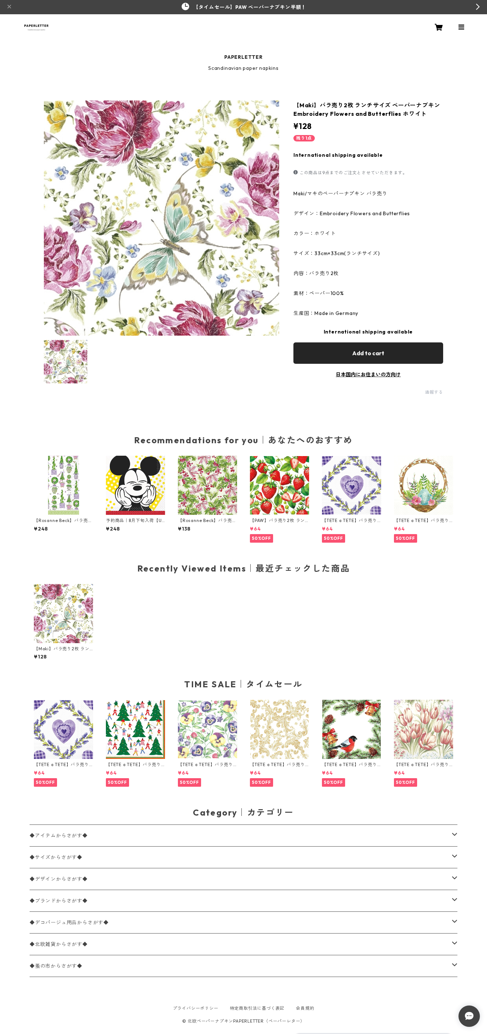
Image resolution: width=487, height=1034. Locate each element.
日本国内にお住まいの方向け (368, 374)
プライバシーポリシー (196, 1008)
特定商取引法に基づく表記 (257, 1008)
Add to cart (368, 353)
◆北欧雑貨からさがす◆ (59, 944)
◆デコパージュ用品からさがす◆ (69, 922)
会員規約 (305, 1008)
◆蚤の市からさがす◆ (56, 966)
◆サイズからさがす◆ (56, 857)
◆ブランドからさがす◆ (59, 901)
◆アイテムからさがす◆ (59, 835)
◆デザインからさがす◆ (59, 879)
